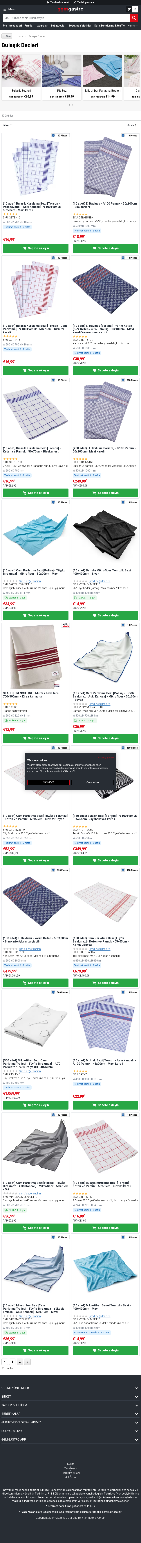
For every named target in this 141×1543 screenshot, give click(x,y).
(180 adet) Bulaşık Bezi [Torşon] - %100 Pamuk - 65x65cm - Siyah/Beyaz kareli (105, 817)
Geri (7, 35)
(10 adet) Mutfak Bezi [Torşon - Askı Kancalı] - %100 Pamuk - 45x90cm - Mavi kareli (104, 1062)
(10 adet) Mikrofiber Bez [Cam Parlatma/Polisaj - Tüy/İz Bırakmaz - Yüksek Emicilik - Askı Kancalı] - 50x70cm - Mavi (33, 1309)
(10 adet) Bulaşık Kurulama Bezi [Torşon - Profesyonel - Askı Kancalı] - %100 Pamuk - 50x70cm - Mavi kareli (33, 207)
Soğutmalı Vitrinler (79, 25)
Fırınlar (29, 25)
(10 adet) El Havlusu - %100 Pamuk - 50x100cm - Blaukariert (105, 205)
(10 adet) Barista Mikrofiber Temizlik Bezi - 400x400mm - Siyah (103, 572)
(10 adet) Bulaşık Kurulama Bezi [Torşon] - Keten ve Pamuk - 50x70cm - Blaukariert (32, 450)
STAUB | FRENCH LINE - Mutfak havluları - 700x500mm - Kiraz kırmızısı (31, 695)
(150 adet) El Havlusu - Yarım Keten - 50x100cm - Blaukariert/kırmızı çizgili (35, 940)
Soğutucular (58, 25)
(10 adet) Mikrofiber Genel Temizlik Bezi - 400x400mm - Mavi (102, 1307)
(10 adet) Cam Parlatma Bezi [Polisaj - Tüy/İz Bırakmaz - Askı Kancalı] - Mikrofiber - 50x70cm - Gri (35, 1186)
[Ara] (134, 18)
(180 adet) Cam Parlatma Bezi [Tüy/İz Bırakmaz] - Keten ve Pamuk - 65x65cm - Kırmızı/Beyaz (101, 942)
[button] (36, 167)
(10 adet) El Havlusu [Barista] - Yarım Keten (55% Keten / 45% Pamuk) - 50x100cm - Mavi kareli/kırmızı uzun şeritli (103, 329)
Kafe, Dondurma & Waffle (109, 25)
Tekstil (21, 36)
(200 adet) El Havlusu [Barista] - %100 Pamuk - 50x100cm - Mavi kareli (104, 450)
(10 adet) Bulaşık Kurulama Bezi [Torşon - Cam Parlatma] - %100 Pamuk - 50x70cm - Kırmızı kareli (35, 329)
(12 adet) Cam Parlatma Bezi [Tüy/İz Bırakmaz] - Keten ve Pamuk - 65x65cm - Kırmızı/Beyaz (35, 817)
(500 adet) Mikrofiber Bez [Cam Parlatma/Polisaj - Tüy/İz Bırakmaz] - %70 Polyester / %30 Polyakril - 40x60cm (31, 1064)
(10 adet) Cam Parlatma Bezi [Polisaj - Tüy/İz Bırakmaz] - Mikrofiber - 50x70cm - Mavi (34, 572)
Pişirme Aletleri (12, 25)
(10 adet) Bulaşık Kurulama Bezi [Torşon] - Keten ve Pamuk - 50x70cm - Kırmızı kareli (102, 1184)
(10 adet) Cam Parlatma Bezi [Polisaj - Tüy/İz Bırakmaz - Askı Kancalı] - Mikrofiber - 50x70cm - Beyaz (105, 697)
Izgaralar (42, 25)
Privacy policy (106, 757)
